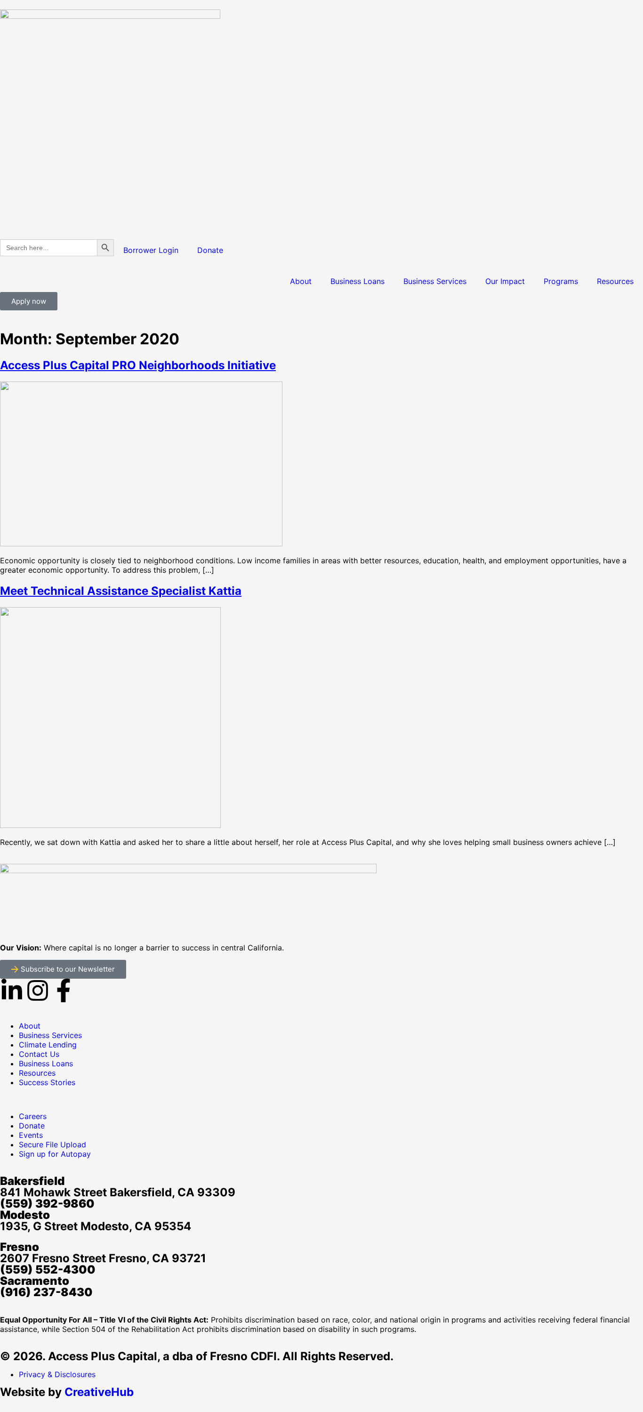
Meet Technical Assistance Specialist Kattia (120, 591)
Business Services (434, 281)
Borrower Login (150, 250)
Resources (615, 281)
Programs (561, 281)
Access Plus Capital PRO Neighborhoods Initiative (138, 365)
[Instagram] (37, 990)
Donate (210, 250)
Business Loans (357, 281)
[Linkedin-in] (12, 990)
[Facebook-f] (63, 990)
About (301, 281)
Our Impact (505, 281)
